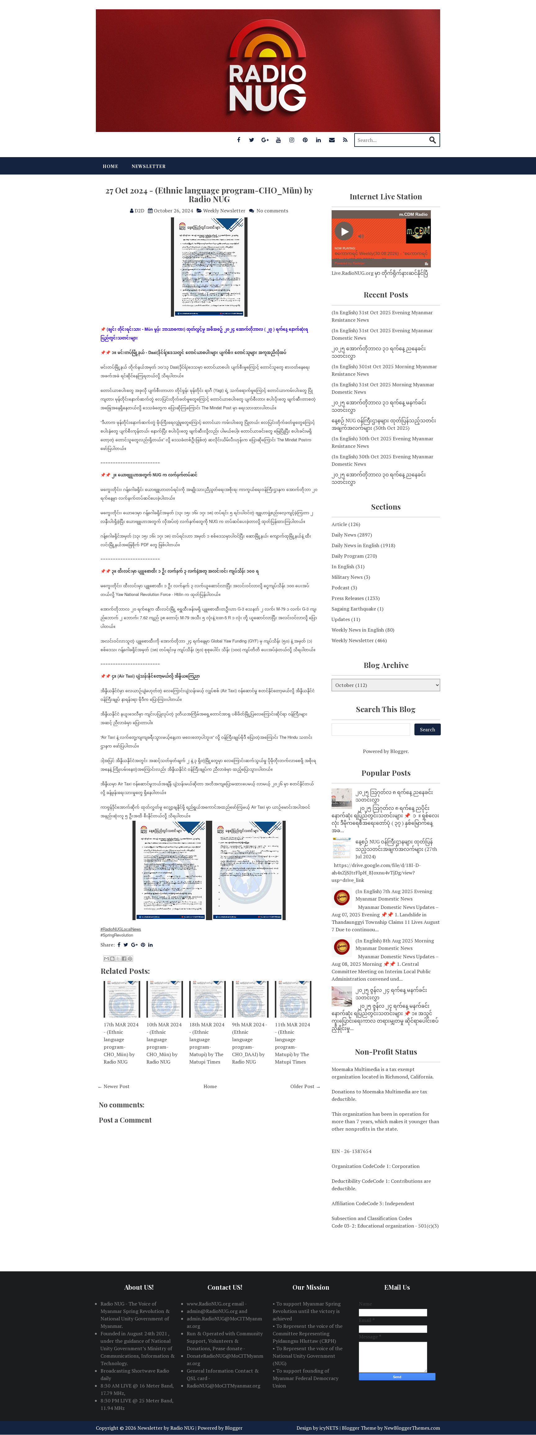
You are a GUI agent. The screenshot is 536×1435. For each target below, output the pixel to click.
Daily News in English (355, 545)
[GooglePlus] (265, 140)
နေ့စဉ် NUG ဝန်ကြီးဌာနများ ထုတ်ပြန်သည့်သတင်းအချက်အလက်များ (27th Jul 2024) (396, 849)
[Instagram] (292, 140)
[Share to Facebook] (124, 959)
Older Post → (305, 1086)
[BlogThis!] (112, 959)
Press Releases (348, 598)
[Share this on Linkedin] (150, 944)
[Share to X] (118, 959)
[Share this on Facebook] (119, 944)
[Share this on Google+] (134, 944)
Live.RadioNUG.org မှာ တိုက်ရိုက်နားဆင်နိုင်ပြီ (380, 273)
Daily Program (348, 555)
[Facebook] (238, 140)
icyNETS (328, 1427)
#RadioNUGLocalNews (120, 929)
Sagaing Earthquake (354, 608)
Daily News (344, 534)
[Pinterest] (305, 140)
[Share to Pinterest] (130, 959)
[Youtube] (278, 140)
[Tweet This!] (126, 944)
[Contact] (332, 140)
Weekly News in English (358, 629)
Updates (341, 619)
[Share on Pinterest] (143, 944)
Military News (347, 577)
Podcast (341, 587)
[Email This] (106, 959)
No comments (272, 210)
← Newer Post (113, 1086)
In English (343, 566)
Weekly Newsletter (224, 210)
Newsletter (149, 166)
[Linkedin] (318, 140)
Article (339, 524)
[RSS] (345, 140)
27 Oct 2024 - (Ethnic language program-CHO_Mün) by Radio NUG (209, 195)
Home (110, 166)
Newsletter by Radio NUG (165, 1427)
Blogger (399, 751)
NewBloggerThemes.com (412, 1427)
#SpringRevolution (116, 935)
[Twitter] (252, 140)
